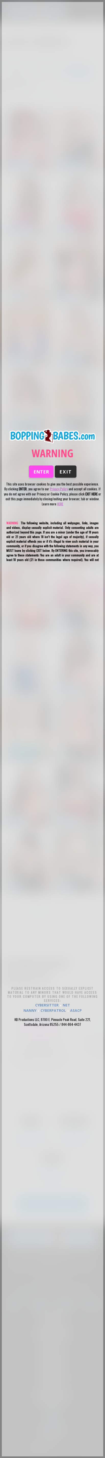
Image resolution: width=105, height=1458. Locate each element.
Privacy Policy (59, 488)
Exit (65, 471)
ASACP (76, 1010)
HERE (60, 503)
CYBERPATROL (53, 1010)
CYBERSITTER (47, 1004)
